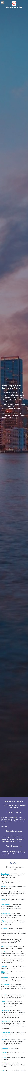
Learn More (4, 826)
